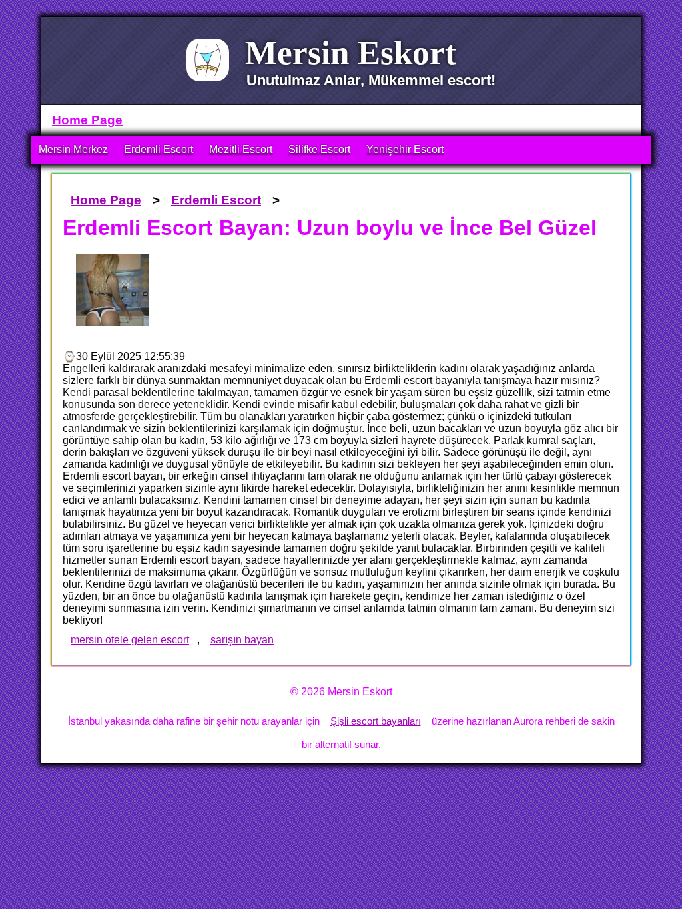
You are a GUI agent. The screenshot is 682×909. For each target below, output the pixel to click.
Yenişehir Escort (405, 149)
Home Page (87, 120)
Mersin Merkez (73, 149)
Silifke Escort (319, 149)
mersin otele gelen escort (130, 639)
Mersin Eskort (350, 52)
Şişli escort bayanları (375, 721)
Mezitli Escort (240, 149)
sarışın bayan (242, 639)
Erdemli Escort (158, 149)
